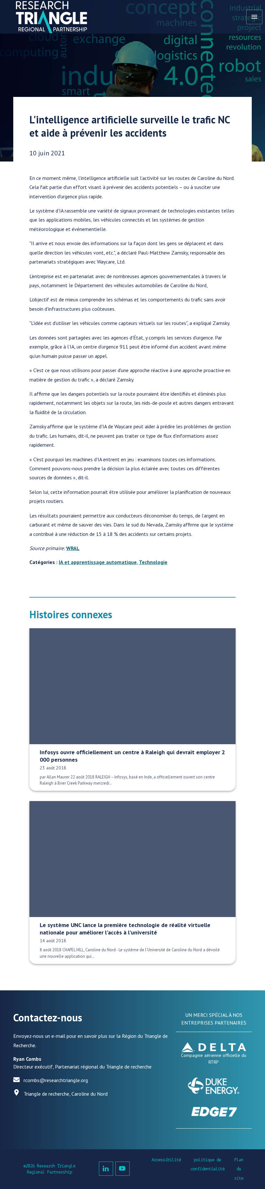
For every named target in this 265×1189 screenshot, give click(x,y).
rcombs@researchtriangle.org (56, 1080)
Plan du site (238, 1169)
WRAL (73, 548)
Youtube (122, 1169)
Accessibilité (166, 1160)
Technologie (153, 562)
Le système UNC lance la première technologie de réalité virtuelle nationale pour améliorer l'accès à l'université (125, 928)
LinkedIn (106, 1169)
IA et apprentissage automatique (98, 562)
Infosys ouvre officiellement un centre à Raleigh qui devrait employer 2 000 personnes (132, 755)
